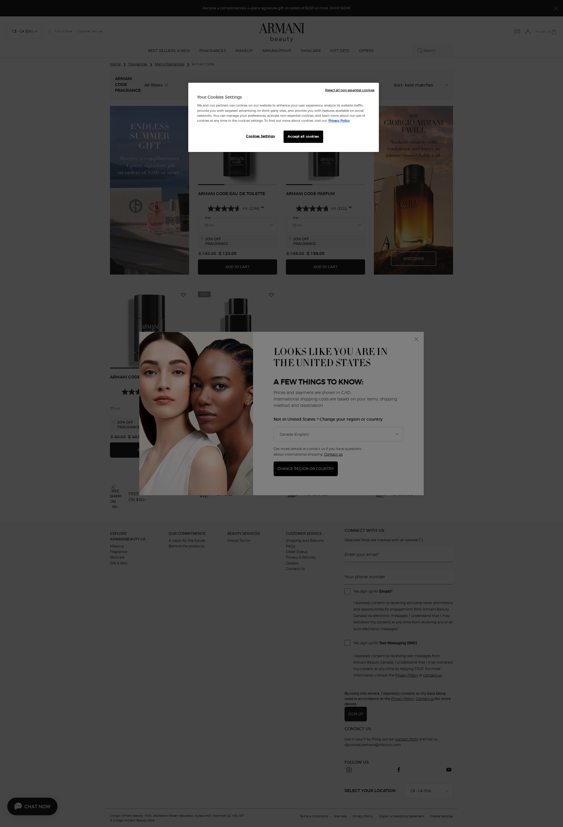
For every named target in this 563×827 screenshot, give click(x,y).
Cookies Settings (260, 136)
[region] (283, 117)
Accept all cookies (303, 136)
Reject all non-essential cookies (349, 90)
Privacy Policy (339, 121)
